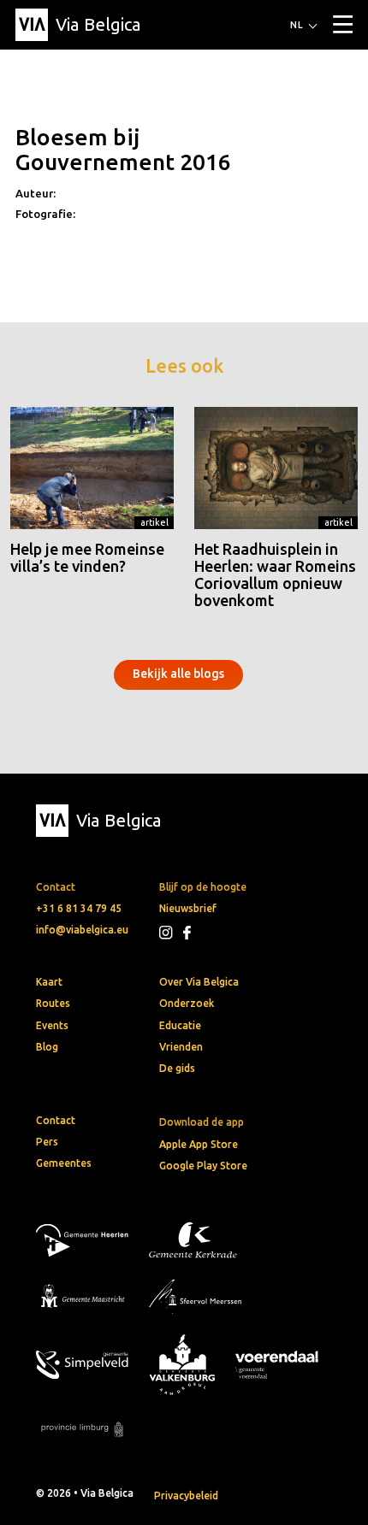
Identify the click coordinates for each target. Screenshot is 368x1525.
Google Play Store (203, 1165)
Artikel (154, 522)
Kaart (49, 981)
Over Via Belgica (199, 981)
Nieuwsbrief (188, 908)
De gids (177, 1068)
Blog (47, 1046)
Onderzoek (186, 1003)
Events (52, 1025)
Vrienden (181, 1046)
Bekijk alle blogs (178, 673)
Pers (47, 1141)
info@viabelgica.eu (82, 929)
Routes (53, 1003)
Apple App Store (198, 1144)
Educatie (180, 1025)
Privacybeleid (186, 1495)
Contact (55, 1120)
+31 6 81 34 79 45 (79, 908)
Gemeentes (64, 1163)
